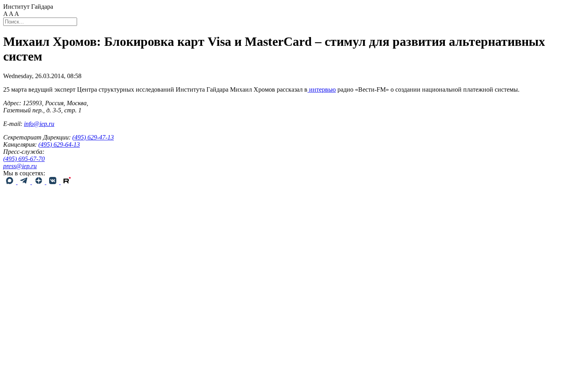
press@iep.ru (20, 166)
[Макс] (10, 182)
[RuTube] (67, 182)
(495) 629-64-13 (59, 144)
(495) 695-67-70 (24, 158)
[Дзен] (39, 182)
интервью (321, 89)
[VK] (53, 182)
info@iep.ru (39, 123)
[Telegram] (25, 182)
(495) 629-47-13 (93, 137)
